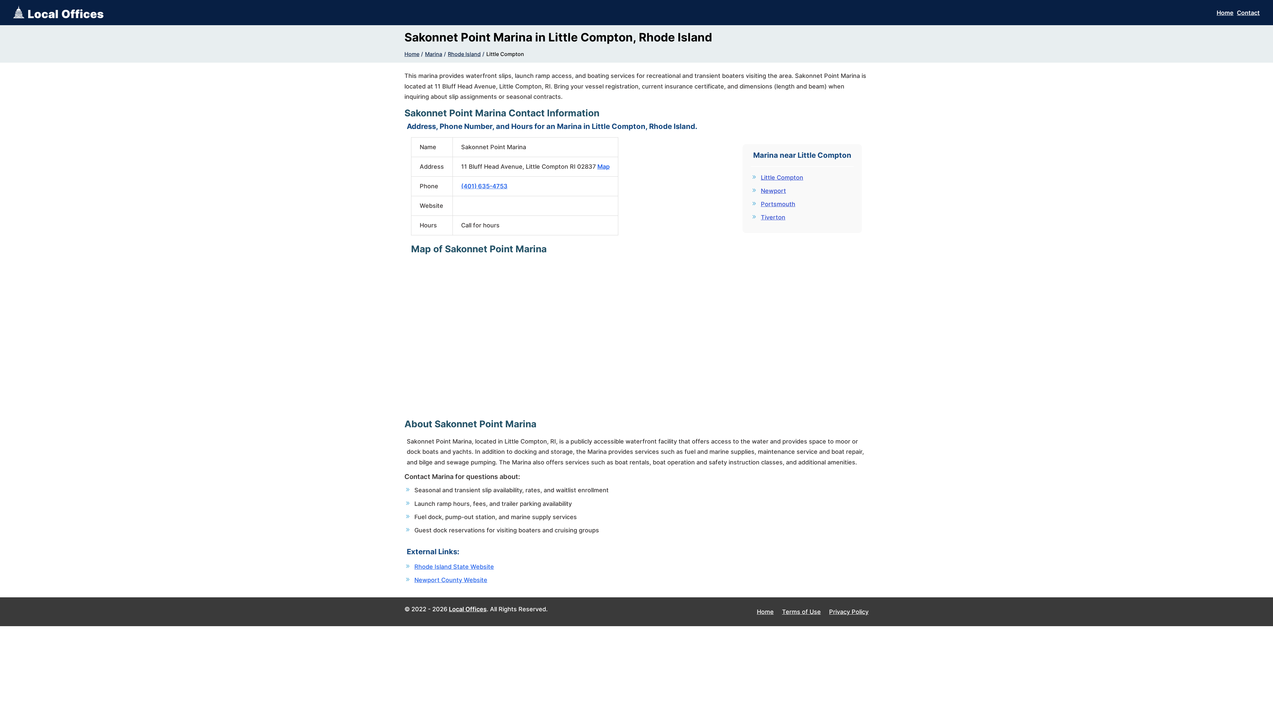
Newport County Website (450, 579)
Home (1225, 12)
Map (603, 166)
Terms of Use (801, 611)
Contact (1248, 12)
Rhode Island (464, 54)
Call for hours (480, 225)
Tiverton (773, 217)
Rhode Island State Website (454, 566)
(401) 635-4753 (484, 186)
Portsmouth (778, 204)
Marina (433, 54)
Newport (773, 190)
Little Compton (505, 54)
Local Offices (468, 609)
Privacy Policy (849, 611)
